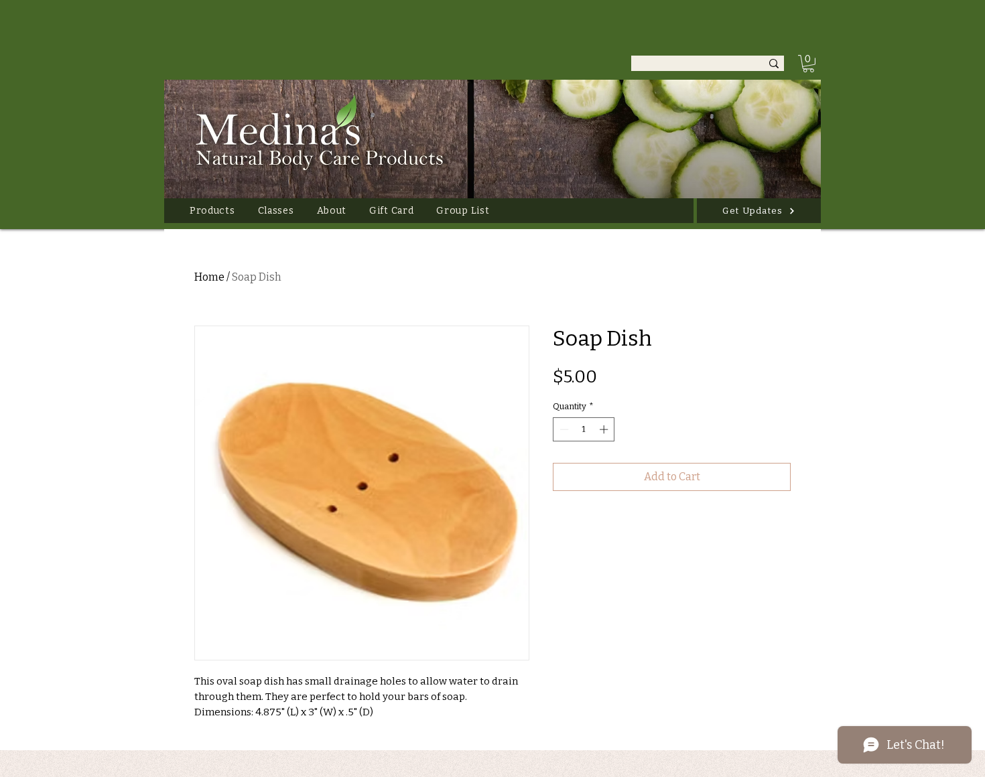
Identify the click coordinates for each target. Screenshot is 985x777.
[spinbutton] (584, 429)
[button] (212, 210)
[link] (808, 63)
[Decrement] (563, 429)
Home (209, 277)
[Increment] (605, 429)
